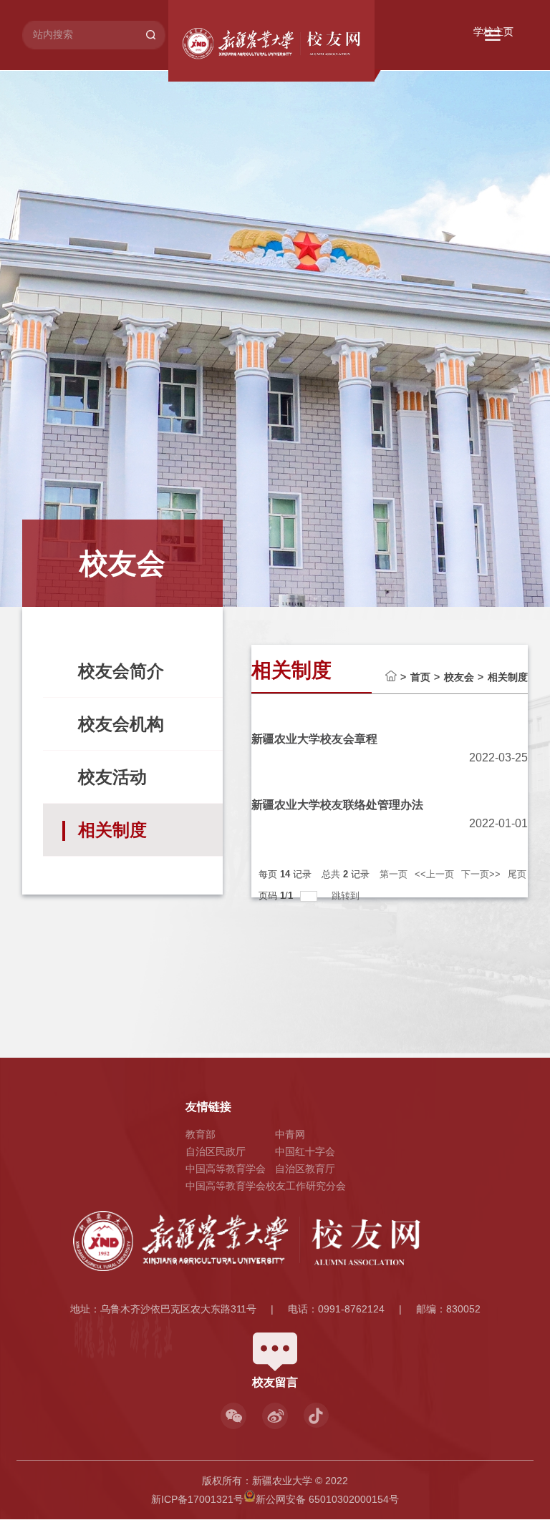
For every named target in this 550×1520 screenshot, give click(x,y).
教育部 (200, 1134)
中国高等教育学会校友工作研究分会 (265, 1186)
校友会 (459, 677)
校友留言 (275, 1382)
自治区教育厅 (305, 1168)
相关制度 (508, 677)
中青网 (290, 1134)
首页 (420, 677)
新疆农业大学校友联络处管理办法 (337, 805)
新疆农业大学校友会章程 (314, 739)
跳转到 (347, 895)
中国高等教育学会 (225, 1168)
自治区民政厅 (215, 1151)
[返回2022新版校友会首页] (282, 43)
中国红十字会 (305, 1151)
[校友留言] (275, 1338)
